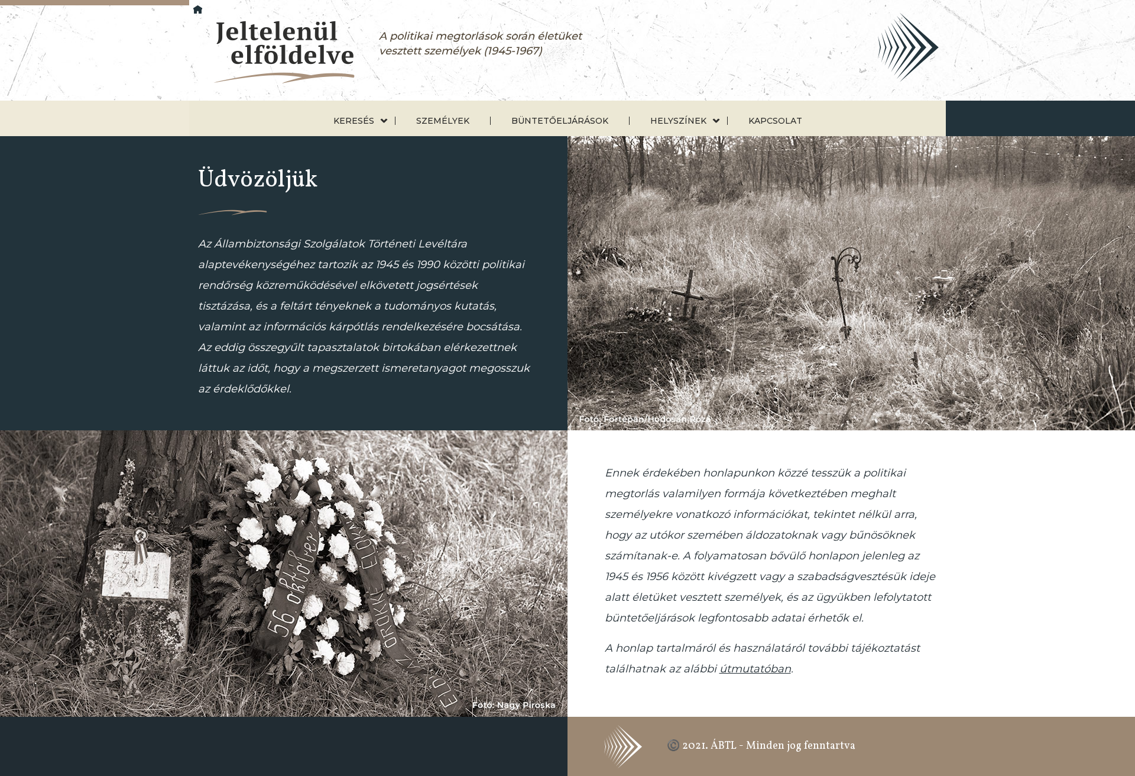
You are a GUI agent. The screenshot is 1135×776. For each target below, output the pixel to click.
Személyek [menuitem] (442, 121)
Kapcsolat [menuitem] (775, 121)
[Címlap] (274, 53)
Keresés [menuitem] (353, 121)
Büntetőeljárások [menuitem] (559, 121)
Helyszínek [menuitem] (678, 121)
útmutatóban (755, 668)
